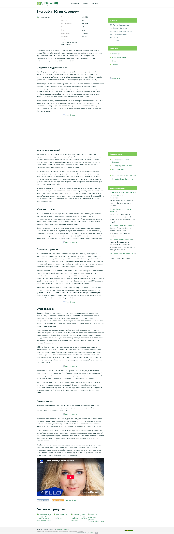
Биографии (75, 3)
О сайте (115, 64)
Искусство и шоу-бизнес (122, 31)
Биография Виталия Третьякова (122, 253)
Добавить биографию (63, 529)
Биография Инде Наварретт (122, 179)
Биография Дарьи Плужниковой (124, 175)
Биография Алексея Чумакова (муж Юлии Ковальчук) (79, 518)
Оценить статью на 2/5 (69, 500)
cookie (92, 532)
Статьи (85, 3)
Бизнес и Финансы (120, 28)
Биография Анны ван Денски (121, 239)
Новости (95, 3)
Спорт (115, 37)
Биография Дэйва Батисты (122, 166)
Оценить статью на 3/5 (72, 500)
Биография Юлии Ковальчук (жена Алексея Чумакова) (44, 518)
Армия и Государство (121, 25)
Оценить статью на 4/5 (75, 500)
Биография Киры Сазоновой (121, 226)
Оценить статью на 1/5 (67, 500)
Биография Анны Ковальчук (60, 518)
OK (96, 532)
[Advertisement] (70, 130)
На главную (116, 54)
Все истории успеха (119, 57)
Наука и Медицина (120, 34)
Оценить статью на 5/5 (77, 500)
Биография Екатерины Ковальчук (96, 520)
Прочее (116, 40)
